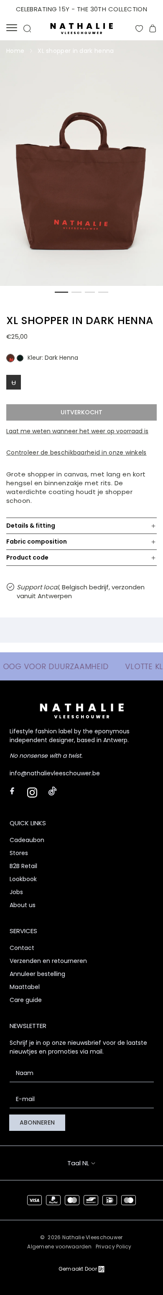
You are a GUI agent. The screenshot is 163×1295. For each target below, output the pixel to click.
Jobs (16, 892)
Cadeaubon (27, 840)
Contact (22, 948)
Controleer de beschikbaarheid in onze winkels (76, 452)
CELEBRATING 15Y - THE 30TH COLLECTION (82, 9)
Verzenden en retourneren (48, 961)
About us (23, 905)
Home (15, 51)
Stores (19, 853)
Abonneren (37, 1122)
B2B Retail (23, 866)
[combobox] (89, 1163)
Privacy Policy (114, 1246)
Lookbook (23, 879)
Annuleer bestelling (37, 974)
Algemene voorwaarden (59, 1246)
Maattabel (25, 987)
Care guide (26, 1000)
